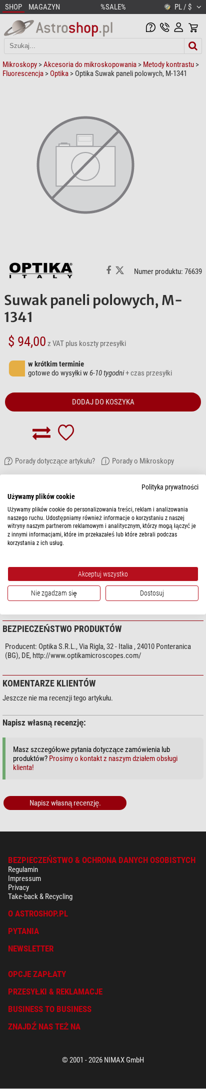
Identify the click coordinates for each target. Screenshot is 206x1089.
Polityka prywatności (170, 487)
